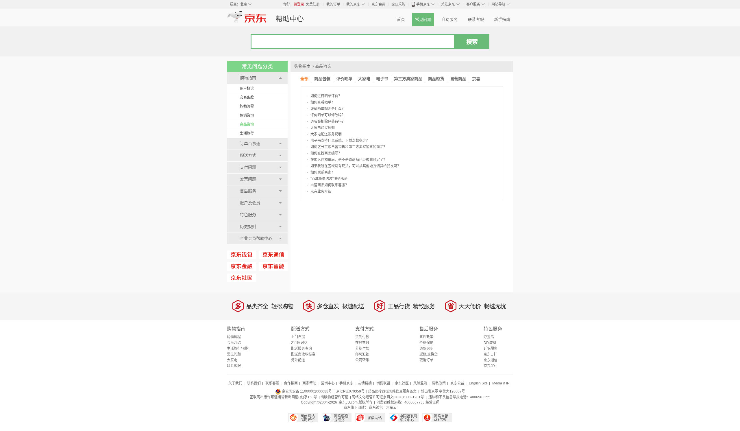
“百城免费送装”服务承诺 (327, 179)
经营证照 (432, 402)
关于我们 (235, 383)
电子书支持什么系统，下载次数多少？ (338, 141)
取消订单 (426, 360)
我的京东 (353, 4)
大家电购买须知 (321, 128)
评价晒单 (344, 78)
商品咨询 (247, 124)
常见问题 (423, 19)
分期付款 (362, 349)
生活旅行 (247, 133)
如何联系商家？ (321, 172)
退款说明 (426, 349)
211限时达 (299, 343)
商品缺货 (436, 78)
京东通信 (490, 360)
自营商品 (458, 78)
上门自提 (298, 337)
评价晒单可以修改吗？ (326, 115)
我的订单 (333, 4)
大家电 (364, 78)
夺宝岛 (489, 337)
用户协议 (247, 88)
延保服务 (490, 349)
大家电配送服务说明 (324, 134)
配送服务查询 (301, 349)
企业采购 (398, 4)
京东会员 (378, 4)
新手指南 (502, 19)
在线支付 (362, 343)
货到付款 (362, 337)
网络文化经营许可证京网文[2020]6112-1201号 (388, 397)
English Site (478, 383)
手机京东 (423, 4)
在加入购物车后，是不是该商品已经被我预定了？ (347, 160)
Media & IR (501, 383)
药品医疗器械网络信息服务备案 (392, 391)
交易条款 (247, 97)
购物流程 (247, 106)
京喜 (476, 78)
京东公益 (457, 383)
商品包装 (322, 78)
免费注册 (313, 4)
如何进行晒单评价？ (324, 96)
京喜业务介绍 (319, 191)
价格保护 (426, 343)
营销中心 (328, 383)
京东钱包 (376, 408)
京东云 (391, 408)
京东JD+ (490, 366)
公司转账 (362, 360)
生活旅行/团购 (238, 349)
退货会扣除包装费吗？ (326, 121)
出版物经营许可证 (334, 397)
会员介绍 (234, 343)
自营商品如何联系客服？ (328, 185)
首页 (401, 19)
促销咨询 (247, 115)
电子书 (382, 78)
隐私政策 (439, 383)
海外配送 (298, 360)
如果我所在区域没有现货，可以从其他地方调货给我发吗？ (354, 166)
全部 (304, 78)
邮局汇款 (362, 354)
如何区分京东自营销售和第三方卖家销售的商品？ (347, 147)
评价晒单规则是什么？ (326, 109)
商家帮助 (309, 383)
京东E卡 (490, 354)
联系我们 (254, 383)
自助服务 (449, 19)
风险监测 (420, 383)
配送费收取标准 (303, 354)
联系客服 (476, 19)
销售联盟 (383, 383)
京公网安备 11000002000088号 (306, 391)
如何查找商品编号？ (324, 153)
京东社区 (402, 383)
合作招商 (291, 383)
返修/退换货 (428, 354)
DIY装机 (490, 343)
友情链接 (365, 383)
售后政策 (426, 337)
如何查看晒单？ (321, 102)
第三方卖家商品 (408, 78)
